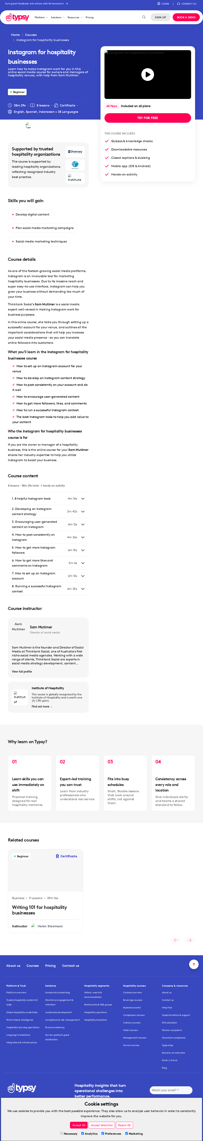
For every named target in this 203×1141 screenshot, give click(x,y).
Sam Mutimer (41, 627)
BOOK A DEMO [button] (186, 17)
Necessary (71, 1133)
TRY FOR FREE (147, 118)
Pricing (90, 17)
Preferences (113, 1133)
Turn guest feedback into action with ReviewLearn (34, 3)
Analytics (91, 1133)
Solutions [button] (56, 17)
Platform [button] (40, 17)
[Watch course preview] (147, 74)
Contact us (70, 966)
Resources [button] (73, 17)
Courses (31, 35)
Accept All (78, 1125)
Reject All (124, 1125)
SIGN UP (160, 17)
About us (13, 966)
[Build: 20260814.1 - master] (17, 17)
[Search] (144, 17)
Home (15, 35)
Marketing (136, 1133)
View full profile (22, 671)
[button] (163, 4)
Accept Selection (102, 1125)
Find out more (42, 706)
